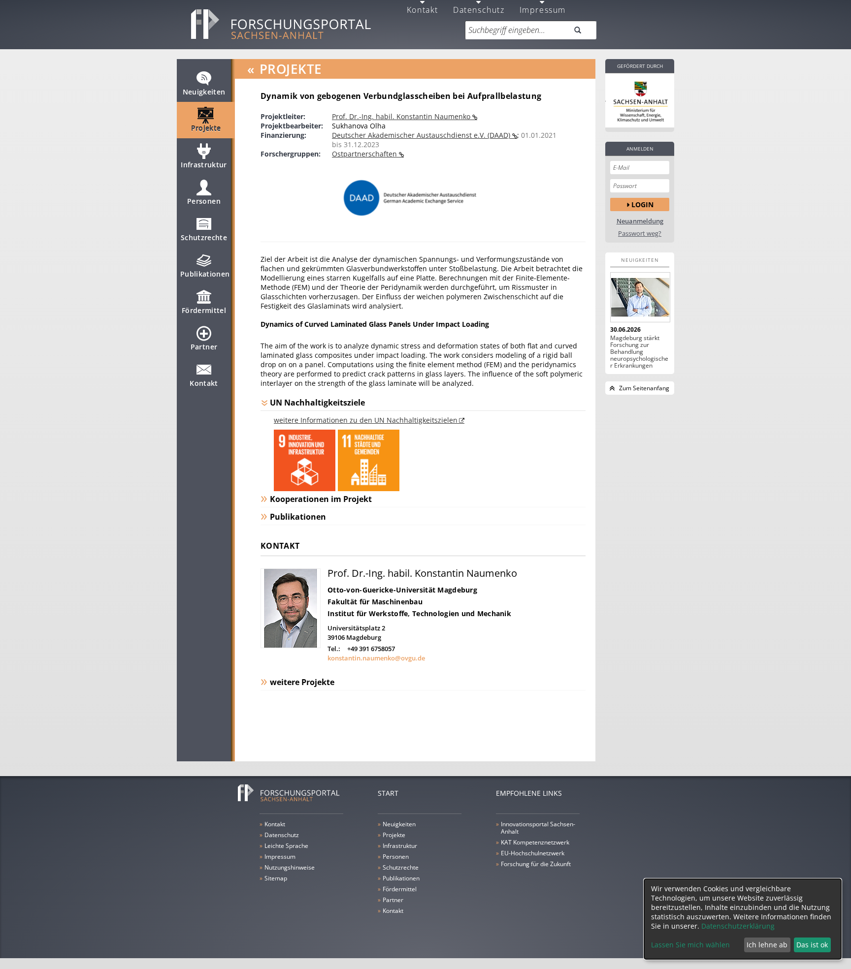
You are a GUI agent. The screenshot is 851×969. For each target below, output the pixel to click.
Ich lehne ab (767, 944)
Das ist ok (812, 944)
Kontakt (204, 383)
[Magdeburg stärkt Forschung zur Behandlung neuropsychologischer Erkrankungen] (639, 297)
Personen (204, 201)
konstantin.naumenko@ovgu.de (376, 658)
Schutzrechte (204, 237)
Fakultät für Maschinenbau (375, 601)
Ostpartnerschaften (365, 153)
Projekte (206, 128)
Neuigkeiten (204, 91)
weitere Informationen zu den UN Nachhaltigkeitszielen (366, 420)
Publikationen (205, 274)
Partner (204, 346)
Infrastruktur (204, 164)
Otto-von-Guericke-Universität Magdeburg (402, 589)
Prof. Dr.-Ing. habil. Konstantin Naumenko (402, 116)
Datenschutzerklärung (738, 926)
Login (642, 204)
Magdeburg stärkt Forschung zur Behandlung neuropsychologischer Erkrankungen (639, 352)
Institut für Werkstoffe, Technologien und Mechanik (419, 613)
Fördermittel (204, 310)
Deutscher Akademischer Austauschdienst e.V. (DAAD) (422, 135)
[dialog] (742, 919)
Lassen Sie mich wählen (690, 944)
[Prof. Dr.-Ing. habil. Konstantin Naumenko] (291, 645)
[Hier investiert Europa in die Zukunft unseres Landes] (639, 100)
